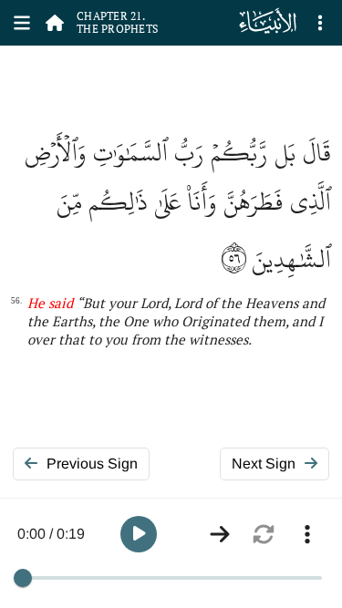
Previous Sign (92, 463)
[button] (138, 534)
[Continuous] (220, 534)
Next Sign (263, 463)
